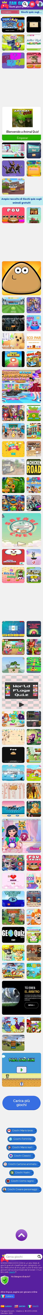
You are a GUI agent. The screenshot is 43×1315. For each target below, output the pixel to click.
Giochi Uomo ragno (22, 1180)
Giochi (12, 1272)
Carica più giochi (21, 1103)
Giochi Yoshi (22, 1172)
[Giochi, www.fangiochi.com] (17, 5)
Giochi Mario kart (22, 1147)
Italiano (9, 1296)
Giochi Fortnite (22, 1138)
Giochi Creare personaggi (22, 1189)
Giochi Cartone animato (22, 1164)
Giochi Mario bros (22, 1130)
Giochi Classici (22, 1155)
